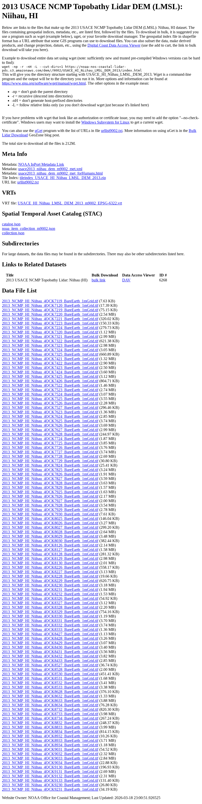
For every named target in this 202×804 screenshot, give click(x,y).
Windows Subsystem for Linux (105, 122)
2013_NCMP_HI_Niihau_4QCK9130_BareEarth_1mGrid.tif (50, 767)
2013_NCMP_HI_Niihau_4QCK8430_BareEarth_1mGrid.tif (50, 647)
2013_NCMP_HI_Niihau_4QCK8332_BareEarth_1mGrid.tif (50, 625)
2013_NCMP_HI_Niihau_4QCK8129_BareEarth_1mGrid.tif (50, 558)
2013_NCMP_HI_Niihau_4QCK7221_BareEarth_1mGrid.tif (50, 319)
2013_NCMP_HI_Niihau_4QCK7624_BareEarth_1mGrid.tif (50, 416)
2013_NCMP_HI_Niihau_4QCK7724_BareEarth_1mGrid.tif (50, 439)
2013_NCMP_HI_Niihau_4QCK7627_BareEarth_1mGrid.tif (50, 430)
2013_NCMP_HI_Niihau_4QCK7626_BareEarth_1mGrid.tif (50, 425)
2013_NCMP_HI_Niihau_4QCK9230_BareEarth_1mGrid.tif (50, 785)
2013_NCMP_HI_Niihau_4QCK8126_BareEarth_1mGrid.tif (50, 545)
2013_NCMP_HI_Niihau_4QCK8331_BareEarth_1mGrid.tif (50, 621)
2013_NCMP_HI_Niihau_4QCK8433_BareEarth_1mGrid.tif (50, 660)
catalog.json (11, 224)
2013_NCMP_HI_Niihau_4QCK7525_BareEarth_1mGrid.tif (50, 399)
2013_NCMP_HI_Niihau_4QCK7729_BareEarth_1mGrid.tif (50, 461)
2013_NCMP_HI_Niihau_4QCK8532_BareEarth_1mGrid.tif (50, 683)
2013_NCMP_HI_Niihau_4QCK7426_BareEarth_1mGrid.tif (50, 381)
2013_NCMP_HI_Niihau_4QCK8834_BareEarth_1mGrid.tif (50, 732)
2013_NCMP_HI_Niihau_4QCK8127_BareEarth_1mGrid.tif (50, 550)
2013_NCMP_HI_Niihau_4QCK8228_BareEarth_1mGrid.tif (50, 576)
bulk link (98, 280)
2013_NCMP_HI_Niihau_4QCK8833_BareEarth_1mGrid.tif (50, 727)
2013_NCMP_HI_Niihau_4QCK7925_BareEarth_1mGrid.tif (50, 492)
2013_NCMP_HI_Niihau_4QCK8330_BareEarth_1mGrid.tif (50, 616)
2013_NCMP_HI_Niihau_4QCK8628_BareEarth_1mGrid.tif (50, 692)
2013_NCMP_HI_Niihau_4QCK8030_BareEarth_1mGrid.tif (50, 541)
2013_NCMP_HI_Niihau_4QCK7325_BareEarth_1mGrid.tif (50, 354)
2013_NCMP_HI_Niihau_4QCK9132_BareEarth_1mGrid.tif (50, 776)
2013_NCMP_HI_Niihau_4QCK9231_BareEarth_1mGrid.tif (50, 789)
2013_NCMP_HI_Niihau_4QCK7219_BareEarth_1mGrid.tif (50, 310)
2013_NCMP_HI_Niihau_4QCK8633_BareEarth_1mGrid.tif (50, 700)
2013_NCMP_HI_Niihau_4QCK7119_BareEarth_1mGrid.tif (50, 301)
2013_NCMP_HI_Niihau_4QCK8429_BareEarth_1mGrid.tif (50, 643)
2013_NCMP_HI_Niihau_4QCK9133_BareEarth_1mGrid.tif (50, 780)
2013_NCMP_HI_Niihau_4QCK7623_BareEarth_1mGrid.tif (50, 412)
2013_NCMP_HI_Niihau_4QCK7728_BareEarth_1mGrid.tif (50, 456)
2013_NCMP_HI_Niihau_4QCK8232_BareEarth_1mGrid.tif (50, 594)
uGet (38, 130)
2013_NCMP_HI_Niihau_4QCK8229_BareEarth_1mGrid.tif (50, 581)
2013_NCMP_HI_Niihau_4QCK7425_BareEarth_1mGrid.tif (50, 376)
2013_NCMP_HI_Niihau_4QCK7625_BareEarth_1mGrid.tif (50, 421)
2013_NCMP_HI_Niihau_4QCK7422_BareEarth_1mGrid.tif (50, 363)
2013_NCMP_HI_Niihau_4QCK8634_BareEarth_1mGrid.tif (50, 705)
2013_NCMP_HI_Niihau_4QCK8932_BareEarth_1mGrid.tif (50, 736)
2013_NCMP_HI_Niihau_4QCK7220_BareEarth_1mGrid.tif (50, 314)
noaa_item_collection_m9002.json (28, 228)
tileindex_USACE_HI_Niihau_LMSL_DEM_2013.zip (63, 178)
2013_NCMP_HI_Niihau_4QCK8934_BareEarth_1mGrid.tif (50, 745)
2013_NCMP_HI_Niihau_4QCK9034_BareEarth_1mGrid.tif (50, 763)
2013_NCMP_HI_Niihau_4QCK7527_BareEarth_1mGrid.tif (50, 407)
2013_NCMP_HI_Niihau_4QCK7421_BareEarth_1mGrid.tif (50, 359)
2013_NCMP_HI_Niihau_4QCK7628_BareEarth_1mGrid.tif (50, 434)
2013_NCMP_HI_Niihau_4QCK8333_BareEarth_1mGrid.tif (50, 629)
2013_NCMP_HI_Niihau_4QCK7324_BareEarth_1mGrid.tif (50, 350)
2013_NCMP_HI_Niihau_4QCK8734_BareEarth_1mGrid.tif (50, 718)
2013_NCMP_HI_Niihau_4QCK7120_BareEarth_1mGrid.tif (50, 305)
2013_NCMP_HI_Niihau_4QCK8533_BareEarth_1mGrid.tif (50, 687)
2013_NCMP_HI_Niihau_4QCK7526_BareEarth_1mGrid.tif (50, 403)
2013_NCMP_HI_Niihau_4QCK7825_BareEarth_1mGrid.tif (50, 470)
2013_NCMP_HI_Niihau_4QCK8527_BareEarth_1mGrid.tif (50, 665)
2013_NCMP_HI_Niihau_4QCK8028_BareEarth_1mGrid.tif (50, 532)
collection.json (13, 233)
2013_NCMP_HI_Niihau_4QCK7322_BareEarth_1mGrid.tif (50, 341)
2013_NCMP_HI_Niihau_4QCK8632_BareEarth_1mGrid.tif (50, 696)
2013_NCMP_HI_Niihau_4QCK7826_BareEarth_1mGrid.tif (50, 474)
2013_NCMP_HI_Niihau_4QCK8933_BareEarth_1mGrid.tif (50, 740)
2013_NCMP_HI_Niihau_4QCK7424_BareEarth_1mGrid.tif (50, 372)
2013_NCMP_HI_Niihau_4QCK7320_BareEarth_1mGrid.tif (50, 332)
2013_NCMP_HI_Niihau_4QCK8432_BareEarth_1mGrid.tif (50, 656)
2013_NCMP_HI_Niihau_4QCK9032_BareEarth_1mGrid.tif (50, 754)
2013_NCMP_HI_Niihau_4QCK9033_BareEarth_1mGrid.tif (50, 758)
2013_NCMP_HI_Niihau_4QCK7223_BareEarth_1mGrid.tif (50, 323)
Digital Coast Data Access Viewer (113, 45)
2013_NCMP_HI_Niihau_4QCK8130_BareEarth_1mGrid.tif (50, 563)
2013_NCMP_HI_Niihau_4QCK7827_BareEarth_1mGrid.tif (50, 478)
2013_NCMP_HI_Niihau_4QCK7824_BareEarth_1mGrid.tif (50, 465)
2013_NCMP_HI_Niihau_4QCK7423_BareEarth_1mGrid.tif (50, 367)
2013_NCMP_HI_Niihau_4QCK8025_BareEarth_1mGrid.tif (50, 518)
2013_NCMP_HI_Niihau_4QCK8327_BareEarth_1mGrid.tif (50, 603)
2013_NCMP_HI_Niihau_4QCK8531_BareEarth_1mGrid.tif (50, 678)
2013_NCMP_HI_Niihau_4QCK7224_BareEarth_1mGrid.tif (50, 328)
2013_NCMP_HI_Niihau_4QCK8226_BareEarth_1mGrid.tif (50, 567)
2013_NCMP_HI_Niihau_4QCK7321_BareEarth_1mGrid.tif (50, 336)
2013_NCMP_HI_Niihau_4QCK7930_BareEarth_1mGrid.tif (50, 514)
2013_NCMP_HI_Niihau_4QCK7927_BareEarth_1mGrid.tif (50, 501)
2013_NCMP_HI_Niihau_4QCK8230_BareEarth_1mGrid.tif (50, 585)
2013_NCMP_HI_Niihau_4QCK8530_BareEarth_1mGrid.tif (50, 674)
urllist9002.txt (111, 130)
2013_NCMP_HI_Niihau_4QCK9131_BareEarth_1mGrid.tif (50, 771)
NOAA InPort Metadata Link (41, 164)
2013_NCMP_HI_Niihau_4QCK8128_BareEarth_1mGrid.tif (50, 554)
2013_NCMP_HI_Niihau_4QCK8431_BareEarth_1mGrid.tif (50, 652)
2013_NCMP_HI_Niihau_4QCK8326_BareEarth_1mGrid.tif (50, 598)
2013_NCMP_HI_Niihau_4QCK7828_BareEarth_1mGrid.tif (50, 483)
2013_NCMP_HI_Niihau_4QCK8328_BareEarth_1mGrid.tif (50, 607)
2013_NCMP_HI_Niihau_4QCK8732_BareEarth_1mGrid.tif (50, 709)
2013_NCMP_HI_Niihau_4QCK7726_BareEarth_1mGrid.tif (50, 447)
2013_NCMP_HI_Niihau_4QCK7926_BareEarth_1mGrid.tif (50, 496)
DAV (126, 280)
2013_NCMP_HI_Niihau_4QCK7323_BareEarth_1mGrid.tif (50, 345)
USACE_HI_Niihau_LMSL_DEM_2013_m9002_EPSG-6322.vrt (70, 203)
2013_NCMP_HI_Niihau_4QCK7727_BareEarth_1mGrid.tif (50, 452)
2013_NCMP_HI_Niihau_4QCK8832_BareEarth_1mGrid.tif (50, 723)
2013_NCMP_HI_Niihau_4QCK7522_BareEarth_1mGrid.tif (50, 385)
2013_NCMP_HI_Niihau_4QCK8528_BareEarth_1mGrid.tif (50, 669)
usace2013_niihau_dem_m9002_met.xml (50, 169)
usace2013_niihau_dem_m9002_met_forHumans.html (60, 173)
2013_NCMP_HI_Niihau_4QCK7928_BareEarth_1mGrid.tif (50, 505)
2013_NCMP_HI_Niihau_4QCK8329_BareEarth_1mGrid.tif (50, 612)
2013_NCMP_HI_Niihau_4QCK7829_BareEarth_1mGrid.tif (50, 487)
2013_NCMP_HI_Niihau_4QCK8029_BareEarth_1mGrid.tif (50, 536)
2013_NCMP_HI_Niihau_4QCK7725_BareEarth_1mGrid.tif (50, 443)
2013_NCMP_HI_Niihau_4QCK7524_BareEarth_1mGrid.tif (50, 394)
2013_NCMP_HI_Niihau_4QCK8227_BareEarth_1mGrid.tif (50, 572)
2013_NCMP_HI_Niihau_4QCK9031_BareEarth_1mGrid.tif (50, 749)
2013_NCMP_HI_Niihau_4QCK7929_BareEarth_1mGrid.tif (50, 510)
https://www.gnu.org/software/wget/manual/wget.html (44, 83)
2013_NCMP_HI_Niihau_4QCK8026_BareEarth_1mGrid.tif (50, 523)
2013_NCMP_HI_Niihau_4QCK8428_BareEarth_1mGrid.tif (50, 638)
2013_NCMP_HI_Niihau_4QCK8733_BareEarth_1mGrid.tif (50, 714)
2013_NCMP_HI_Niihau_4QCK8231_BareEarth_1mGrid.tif (50, 589)
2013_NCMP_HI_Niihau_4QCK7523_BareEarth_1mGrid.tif (50, 390)
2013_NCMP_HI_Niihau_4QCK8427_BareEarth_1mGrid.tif (50, 634)
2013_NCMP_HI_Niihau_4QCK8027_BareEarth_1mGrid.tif (50, 527)
